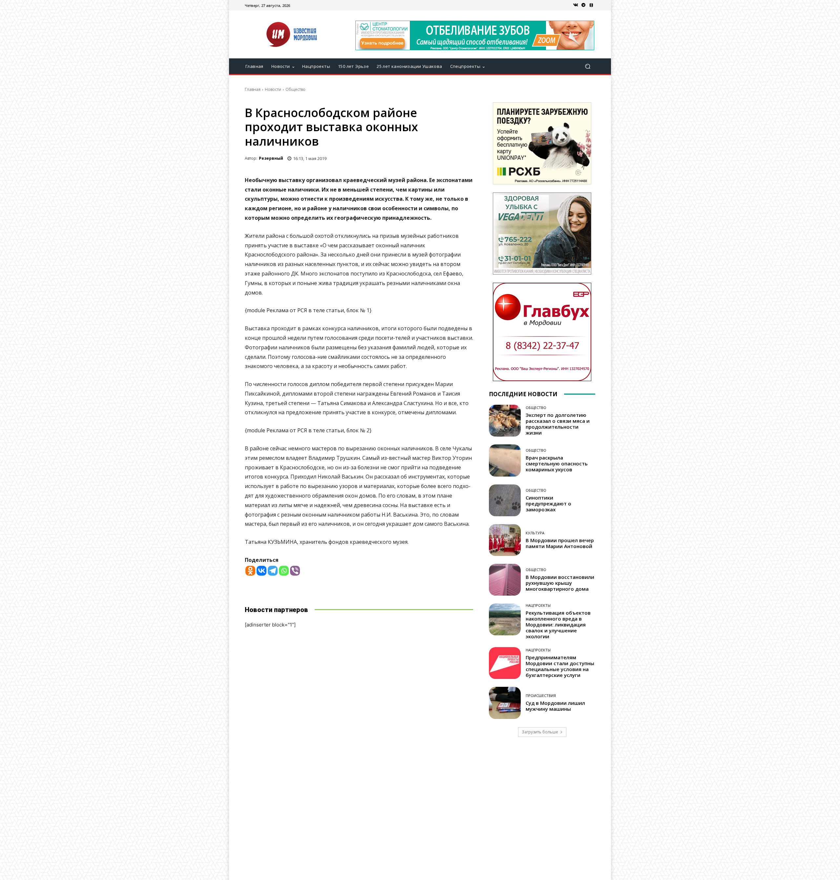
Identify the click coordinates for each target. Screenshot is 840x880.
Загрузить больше (540, 732)
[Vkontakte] (261, 571)
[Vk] (575, 5)
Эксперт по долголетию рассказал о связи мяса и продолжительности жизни (558, 424)
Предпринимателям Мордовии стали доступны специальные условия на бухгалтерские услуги (560, 666)
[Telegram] (583, 5)
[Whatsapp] (284, 571)
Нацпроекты (538, 605)
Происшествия (541, 695)
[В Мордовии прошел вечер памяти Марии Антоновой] (505, 540)
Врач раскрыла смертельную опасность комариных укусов (557, 463)
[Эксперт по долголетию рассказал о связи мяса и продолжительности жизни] (505, 421)
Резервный (271, 158)
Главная (253, 89)
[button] (587, 66)
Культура (535, 533)
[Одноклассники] (591, 5)
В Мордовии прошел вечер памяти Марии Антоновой (560, 543)
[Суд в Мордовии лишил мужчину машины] (505, 703)
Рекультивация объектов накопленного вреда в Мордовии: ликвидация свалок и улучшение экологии (558, 624)
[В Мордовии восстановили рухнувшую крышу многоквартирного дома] (505, 580)
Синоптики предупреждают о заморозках (548, 503)
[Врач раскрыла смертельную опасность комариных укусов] (505, 460)
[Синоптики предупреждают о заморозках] (505, 500)
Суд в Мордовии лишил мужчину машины (555, 706)
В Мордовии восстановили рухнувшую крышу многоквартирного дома (560, 583)
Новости (273, 89)
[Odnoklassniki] (250, 571)
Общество (295, 89)
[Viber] (295, 571)
